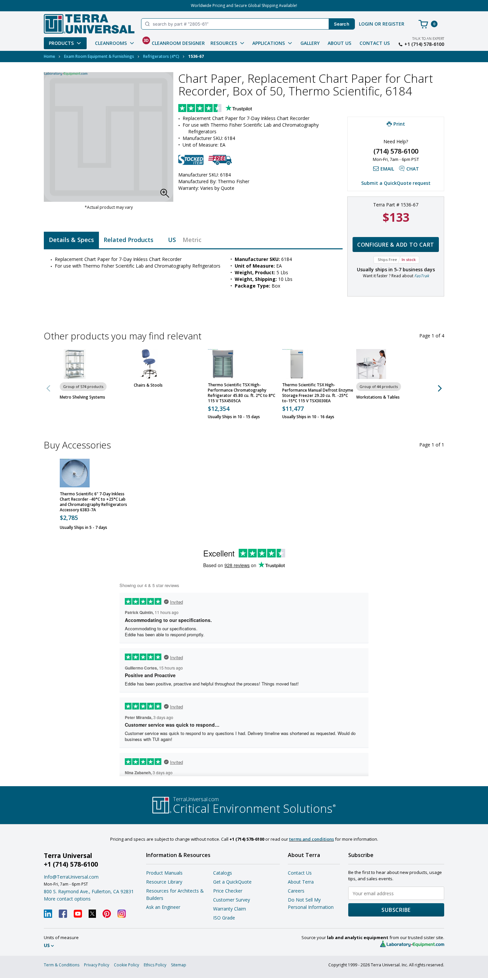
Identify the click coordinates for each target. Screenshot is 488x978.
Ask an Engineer (163, 907)
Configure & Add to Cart (395, 244)
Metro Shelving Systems (82, 397)
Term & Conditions (61, 965)
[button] (166, 195)
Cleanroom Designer (174, 42)
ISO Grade (224, 918)
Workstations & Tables (378, 397)
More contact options (67, 899)
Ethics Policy (155, 965)
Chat (412, 169)
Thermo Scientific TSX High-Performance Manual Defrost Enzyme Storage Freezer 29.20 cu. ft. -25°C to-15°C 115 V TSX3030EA (317, 393)
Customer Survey (231, 900)
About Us (339, 43)
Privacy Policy (96, 965)
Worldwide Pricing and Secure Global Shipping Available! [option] (244, 5)
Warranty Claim (229, 909)
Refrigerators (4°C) (161, 56)
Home (49, 56)
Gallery (310, 43)
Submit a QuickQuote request (396, 183)
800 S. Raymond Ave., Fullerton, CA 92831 (89, 891)
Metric (192, 240)
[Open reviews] (228, 108)
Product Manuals (164, 873)
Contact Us (375, 43)
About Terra (301, 882)
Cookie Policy (126, 965)
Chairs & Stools (148, 385)
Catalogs (222, 873)
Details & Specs (71, 240)
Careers (296, 891)
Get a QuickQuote (232, 882)
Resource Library (164, 882)
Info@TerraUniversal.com (71, 877)
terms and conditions (311, 839)
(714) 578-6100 (395, 151)
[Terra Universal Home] (89, 24)
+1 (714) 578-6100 (424, 44)
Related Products (128, 240)
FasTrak (421, 276)
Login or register (381, 24)
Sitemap (178, 965)
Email (387, 169)
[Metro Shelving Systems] (75, 364)
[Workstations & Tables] (371, 364)
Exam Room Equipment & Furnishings (99, 56)
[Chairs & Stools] (149, 364)
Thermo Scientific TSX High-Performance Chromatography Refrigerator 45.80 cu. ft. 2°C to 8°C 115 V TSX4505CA (241, 393)
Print (399, 123)
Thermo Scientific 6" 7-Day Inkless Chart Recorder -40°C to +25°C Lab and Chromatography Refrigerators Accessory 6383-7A (93, 502)
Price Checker (227, 891)
